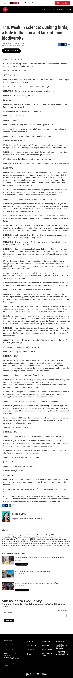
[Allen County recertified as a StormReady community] (8, 574)
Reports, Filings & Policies (47, 654)
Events (29, 654)
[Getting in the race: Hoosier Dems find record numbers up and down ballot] (8, 560)
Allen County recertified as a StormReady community (32, 571)
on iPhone (13, 664)
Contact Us (30, 650)
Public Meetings (61, 641)
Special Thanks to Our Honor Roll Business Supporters (62, 653)
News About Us (31, 645)
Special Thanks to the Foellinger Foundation (61, 646)
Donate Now (63, 3)
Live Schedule (46, 641)
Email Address (8, 613)
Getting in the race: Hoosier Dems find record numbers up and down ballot (39, 557)
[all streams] (70, 9)
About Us (30, 641)
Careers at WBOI (47, 650)
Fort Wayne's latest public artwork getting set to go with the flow (36, 583)
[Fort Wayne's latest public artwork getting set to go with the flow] (8, 586)
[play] (5, 9)
